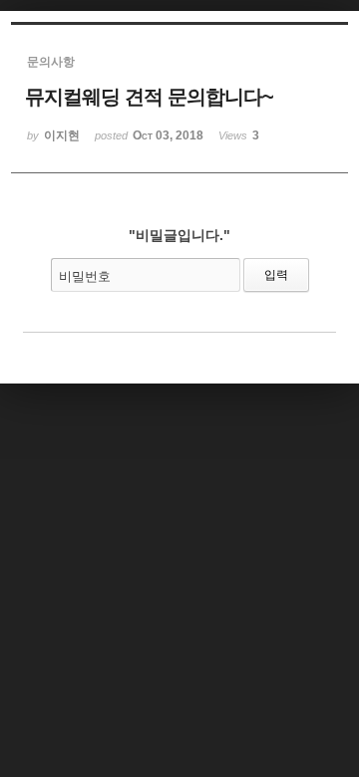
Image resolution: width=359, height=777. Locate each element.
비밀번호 (85, 276)
